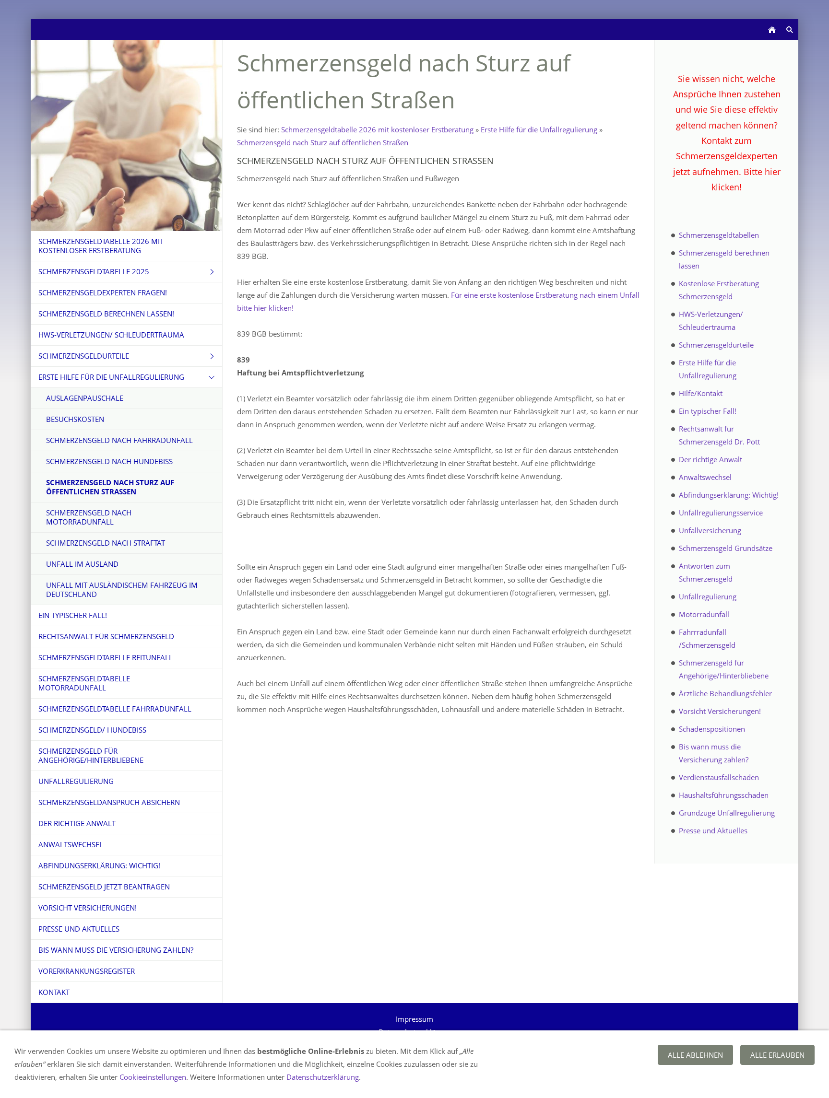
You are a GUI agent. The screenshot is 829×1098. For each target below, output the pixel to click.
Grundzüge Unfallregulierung (727, 813)
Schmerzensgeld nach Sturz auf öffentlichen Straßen (322, 142)
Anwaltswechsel (705, 477)
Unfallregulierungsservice (721, 512)
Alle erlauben (777, 1055)
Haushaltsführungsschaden (724, 795)
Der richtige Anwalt (710, 459)
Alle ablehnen (695, 1055)
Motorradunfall (704, 614)
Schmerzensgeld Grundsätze (725, 548)
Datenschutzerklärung (322, 1077)
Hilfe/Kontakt (700, 393)
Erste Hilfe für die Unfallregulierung (539, 129)
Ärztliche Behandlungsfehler (725, 693)
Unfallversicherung (710, 530)
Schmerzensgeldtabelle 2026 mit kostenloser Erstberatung (377, 129)
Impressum (414, 1019)
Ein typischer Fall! (707, 411)
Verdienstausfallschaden (719, 777)
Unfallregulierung (707, 596)
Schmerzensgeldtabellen (719, 235)
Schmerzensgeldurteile (716, 345)
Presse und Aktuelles (713, 830)
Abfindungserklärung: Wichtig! (729, 495)
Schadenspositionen (712, 729)
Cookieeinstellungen (152, 1077)
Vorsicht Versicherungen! (720, 711)
